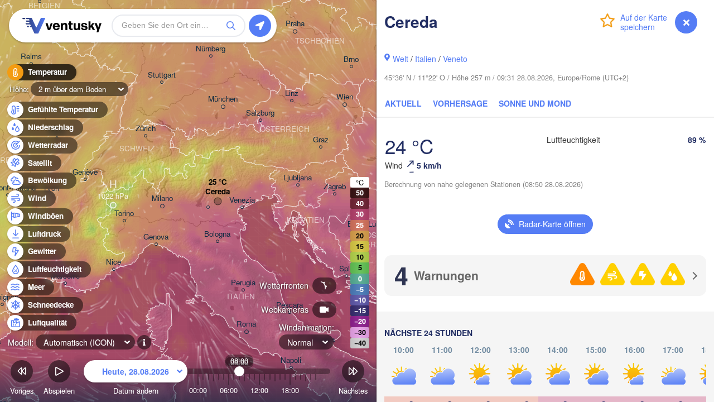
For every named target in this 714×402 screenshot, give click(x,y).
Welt (400, 58)
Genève (85, 172)
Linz (291, 93)
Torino (124, 213)
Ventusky (60, 25)
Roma (246, 324)
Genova (155, 237)
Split (346, 269)
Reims (31, 56)
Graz (321, 140)
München (223, 99)
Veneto (455, 58)
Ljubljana (297, 178)
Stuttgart (162, 75)
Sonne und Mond (535, 103)
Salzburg (260, 113)
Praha (295, 23)
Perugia (243, 283)
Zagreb (335, 187)
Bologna (217, 234)
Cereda (217, 192)
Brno (351, 59)
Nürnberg (210, 49)
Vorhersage (460, 103)
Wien (344, 97)
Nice (113, 262)
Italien (425, 58)
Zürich (146, 128)
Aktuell (403, 103)
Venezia (242, 200)
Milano (162, 198)
